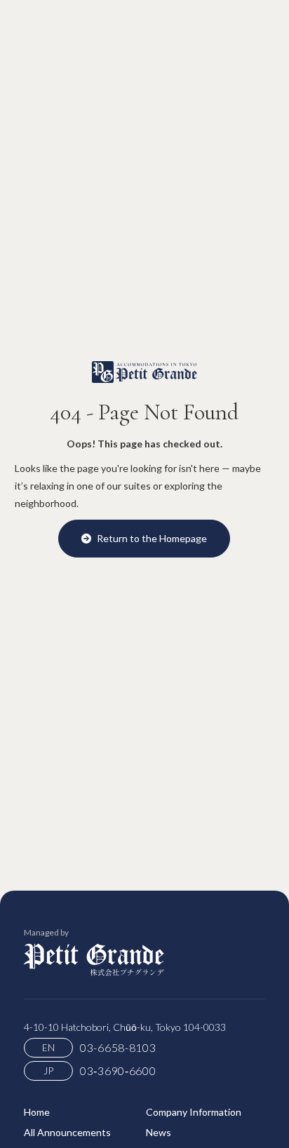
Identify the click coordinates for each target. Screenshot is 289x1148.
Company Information (193, 1112)
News (158, 1132)
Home (37, 1112)
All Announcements (67, 1132)
